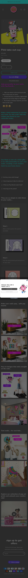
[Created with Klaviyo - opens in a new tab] (14, 298)
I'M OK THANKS (9, 291)
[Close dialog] (27, 280)
